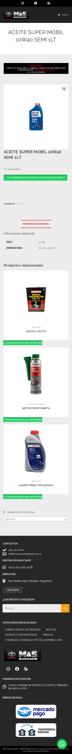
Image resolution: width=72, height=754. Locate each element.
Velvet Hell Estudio (38, 751)
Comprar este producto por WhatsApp (37, 177)
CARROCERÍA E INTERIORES (23, 629)
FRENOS (48, 634)
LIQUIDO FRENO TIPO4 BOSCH (36, 485)
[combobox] (36, 519)
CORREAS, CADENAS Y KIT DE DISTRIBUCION (33, 640)
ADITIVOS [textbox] (35, 519)
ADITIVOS (20, 203)
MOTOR (51, 629)
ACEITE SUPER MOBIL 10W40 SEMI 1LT (42, 45)
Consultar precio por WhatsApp (23, 343)
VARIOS (41, 404)
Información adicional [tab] (36, 224)
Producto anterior (17, 79)
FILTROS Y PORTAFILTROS (21, 634)
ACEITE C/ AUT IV (36, 331)
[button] (64, 88)
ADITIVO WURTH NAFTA (36, 408)
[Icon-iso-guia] (26, 669)
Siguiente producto (54, 79)
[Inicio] (11, 45)
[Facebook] (17, 669)
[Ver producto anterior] (6, 79)
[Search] (65, 608)
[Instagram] (8, 669)
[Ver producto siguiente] (66, 79)
